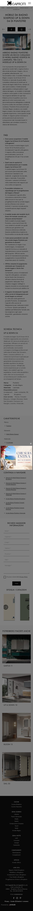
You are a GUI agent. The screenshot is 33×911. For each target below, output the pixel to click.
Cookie (13, 901)
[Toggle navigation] (29, 3)
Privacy (7, 901)
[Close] (30, 443)
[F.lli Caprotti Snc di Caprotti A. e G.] (16, 3)
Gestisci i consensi (22, 901)
